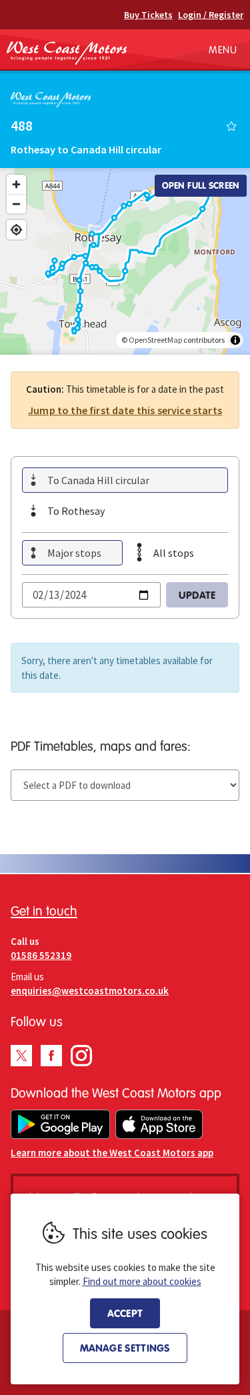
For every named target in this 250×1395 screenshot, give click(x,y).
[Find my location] (16, 229)
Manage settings (125, 1347)
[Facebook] (51, 1055)
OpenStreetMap (155, 340)
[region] (125, 261)
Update (197, 594)
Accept (125, 1313)
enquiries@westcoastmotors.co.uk (90, 990)
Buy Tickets (148, 15)
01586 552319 (41, 955)
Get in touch (44, 911)
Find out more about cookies (142, 1281)
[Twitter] (21, 1055)
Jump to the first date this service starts (125, 410)
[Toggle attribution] (235, 340)
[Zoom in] (16, 184)
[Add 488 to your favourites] (231, 126)
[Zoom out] (16, 203)
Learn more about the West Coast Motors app (112, 1152)
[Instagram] (81, 1055)
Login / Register (210, 15)
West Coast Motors (67, 53)
